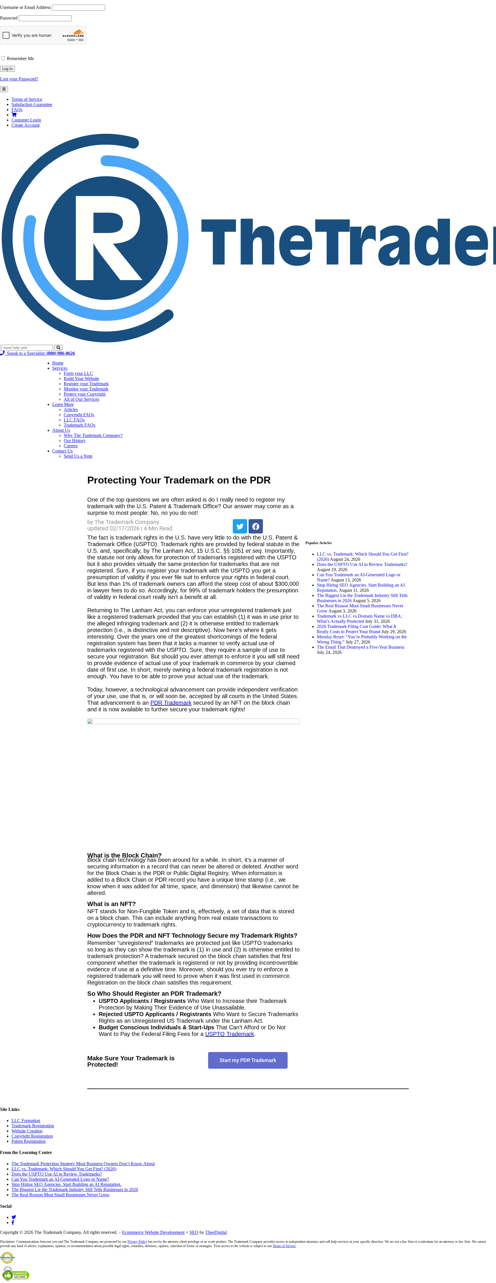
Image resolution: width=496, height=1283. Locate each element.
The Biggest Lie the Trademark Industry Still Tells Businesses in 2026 (74, 1189)
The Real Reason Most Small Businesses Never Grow (60, 1194)
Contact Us (62, 450)
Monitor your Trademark (86, 388)
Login (26, 119)
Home (57, 363)
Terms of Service (26, 99)
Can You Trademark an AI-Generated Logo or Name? (60, 1179)
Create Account (25, 125)
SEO (193, 1232)
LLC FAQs (74, 419)
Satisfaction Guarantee (31, 104)
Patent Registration (28, 1141)
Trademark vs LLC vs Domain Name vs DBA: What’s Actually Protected (359, 619)
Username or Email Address (25, 7)
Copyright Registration (32, 1136)
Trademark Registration (32, 1125)
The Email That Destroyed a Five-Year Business (360, 647)
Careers (71, 445)
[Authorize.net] (8, 1262)
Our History (75, 440)
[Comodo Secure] (16, 1280)
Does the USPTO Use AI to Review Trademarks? (362, 564)
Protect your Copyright (84, 394)
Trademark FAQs (79, 425)
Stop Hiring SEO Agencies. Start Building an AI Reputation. (66, 1184)
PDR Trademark (170, 703)
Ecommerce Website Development (153, 1232)
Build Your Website (81, 378)
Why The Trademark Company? (93, 435)
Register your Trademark (86, 383)
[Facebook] (256, 526)
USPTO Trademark (229, 1034)
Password (9, 18)
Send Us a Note (78, 456)
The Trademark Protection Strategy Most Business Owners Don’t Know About (83, 1163)
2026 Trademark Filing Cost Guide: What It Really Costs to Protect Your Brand (356, 629)
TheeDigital (216, 1232)
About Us (61, 430)
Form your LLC (78, 373)
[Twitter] (240, 526)
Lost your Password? (19, 78)
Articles (71, 409)
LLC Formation (25, 1120)
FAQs (16, 109)
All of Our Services (81, 399)
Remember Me (20, 58)
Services (59, 368)
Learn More (63, 404)
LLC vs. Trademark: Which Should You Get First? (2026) (63, 1168)
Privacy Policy (137, 1242)
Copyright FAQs (79, 414)
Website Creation (26, 1130)
